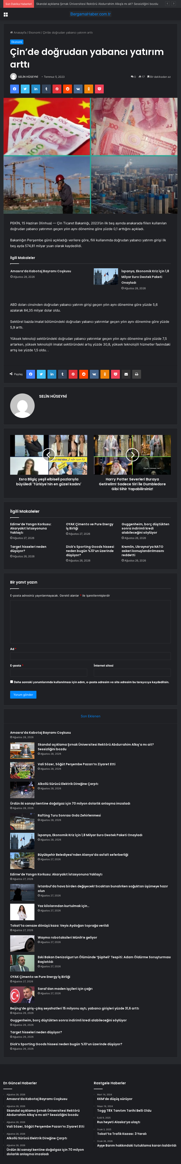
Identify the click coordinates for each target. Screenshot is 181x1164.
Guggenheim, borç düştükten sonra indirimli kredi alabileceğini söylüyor (145, 528)
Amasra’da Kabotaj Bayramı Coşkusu (40, 271)
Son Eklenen (90, 716)
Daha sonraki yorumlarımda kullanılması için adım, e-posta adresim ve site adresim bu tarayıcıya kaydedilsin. (91, 682)
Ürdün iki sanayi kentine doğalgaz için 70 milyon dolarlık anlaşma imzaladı (70, 803)
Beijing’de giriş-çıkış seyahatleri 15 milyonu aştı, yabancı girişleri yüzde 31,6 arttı (74, 1008)
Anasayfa (19, 32)
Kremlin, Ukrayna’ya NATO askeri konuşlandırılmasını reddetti (143, 550)
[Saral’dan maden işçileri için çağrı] (22, 994)
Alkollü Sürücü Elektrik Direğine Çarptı (68, 784)
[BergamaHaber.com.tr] (90, 14)
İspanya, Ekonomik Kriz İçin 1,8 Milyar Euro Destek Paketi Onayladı (145, 277)
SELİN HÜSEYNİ (28, 76)
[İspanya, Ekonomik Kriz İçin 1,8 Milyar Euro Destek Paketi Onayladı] (106, 276)
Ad (13, 649)
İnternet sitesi (103, 665)
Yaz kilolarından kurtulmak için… (63, 906)
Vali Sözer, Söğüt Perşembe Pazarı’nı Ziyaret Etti (69, 4)
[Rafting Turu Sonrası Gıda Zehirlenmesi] (22, 821)
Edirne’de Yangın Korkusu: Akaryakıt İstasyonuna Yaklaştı (30, 528)
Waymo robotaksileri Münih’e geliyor (67, 937)
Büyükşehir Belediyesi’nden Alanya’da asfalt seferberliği (83, 854)
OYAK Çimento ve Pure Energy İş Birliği (89, 526)
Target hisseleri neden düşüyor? (28, 548)
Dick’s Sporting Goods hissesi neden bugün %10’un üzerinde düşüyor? (90, 550)
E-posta (16, 665)
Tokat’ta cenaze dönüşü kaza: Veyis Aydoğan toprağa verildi (59, 925)
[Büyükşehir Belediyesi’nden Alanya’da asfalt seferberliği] (22, 860)
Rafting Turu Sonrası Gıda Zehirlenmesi (69, 815)
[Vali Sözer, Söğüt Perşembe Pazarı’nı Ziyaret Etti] (22, 770)
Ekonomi (34, 32)
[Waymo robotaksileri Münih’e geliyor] (22, 943)
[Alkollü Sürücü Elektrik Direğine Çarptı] (22, 790)
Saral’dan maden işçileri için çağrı (65, 988)
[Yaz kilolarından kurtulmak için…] (22, 912)
